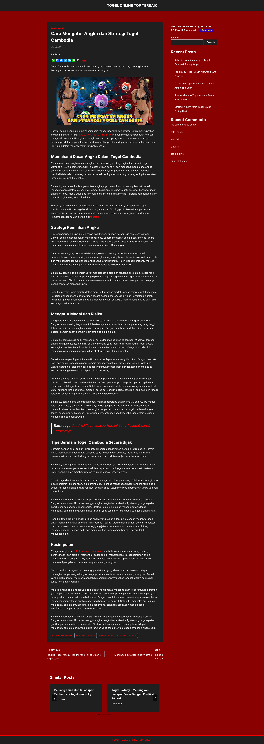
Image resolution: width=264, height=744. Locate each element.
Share (83, 60)
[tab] (99, 714)
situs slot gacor (179, 161)
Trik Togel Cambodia (126, 635)
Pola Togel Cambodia (62, 635)
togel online (177, 153)
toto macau (177, 132)
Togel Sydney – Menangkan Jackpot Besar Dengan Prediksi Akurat (133, 694)
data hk (175, 146)
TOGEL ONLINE (57, 28)
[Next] (155, 697)
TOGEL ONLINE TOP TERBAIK (136, 739)
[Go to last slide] (54, 697)
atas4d (175, 139)
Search (175, 37)
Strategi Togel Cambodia (88, 551)
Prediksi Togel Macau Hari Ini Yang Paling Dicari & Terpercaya (74, 654)
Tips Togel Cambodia (85, 635)
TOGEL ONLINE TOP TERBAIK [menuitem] (95, 134)
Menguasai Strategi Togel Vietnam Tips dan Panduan (138, 654)
